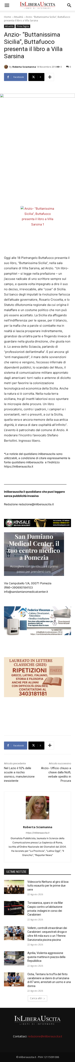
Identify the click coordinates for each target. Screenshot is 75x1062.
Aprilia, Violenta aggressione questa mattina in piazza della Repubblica (46, 956)
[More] (50, 77)
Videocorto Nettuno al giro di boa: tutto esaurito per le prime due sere (48, 885)
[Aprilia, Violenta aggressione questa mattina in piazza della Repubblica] (14, 958)
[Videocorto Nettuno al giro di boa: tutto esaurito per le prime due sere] (14, 887)
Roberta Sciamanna (24, 66)
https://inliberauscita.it (37, 832)
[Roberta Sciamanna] (6, 67)
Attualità (18, 17)
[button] (6, 5)
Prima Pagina (23, 26)
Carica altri (36, 998)
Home (7, 17)
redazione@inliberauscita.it (45, 1036)
